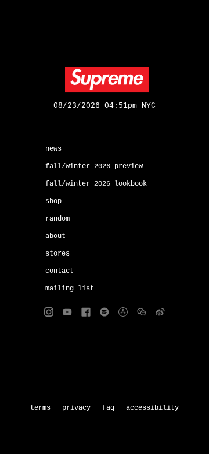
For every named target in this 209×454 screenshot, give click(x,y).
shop (53, 201)
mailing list (69, 289)
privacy (76, 408)
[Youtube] (67, 312)
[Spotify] (104, 312)
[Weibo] (160, 312)
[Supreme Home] (104, 80)
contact (59, 271)
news (53, 149)
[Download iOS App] (123, 312)
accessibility (152, 408)
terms (40, 408)
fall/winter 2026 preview (94, 166)
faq (108, 408)
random (57, 219)
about (55, 236)
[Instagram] (48, 312)
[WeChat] (141, 312)
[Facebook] (86, 312)
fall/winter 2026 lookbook (96, 184)
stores (57, 254)
